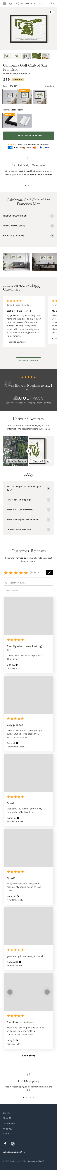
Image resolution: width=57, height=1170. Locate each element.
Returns (6, 1133)
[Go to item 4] (36, 56)
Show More (21, 737)
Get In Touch (9, 1123)
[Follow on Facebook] (5, 1144)
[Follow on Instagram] (13, 1144)
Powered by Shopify (36, 1161)
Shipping (7, 1128)
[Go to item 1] (7, 56)
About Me (7, 1118)
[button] (38, 572)
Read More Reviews (28, 360)
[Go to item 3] (26, 56)
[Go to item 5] (46, 56)
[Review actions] (49, 639)
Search (6, 1113)
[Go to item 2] (17, 56)
